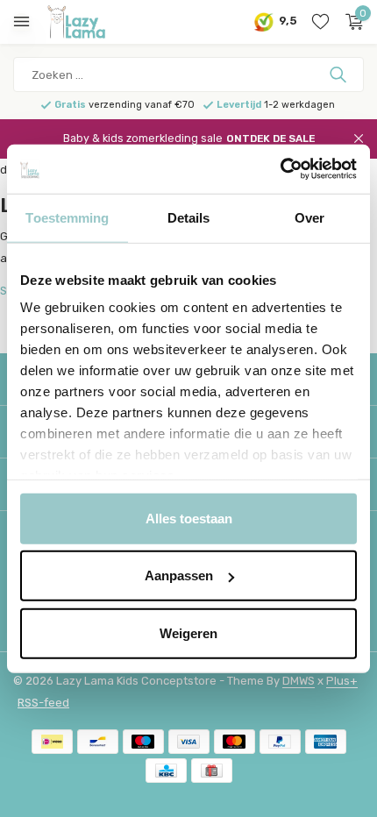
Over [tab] (309, 217)
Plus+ (342, 680)
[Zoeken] (340, 74)
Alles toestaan (189, 517)
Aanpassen (179, 575)
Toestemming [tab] (67, 217)
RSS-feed (43, 702)
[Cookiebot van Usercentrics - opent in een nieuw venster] (280, 169)
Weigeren (188, 632)
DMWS (298, 680)
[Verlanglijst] (320, 21)
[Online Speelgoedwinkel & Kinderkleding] (92, 21)
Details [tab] (188, 217)
